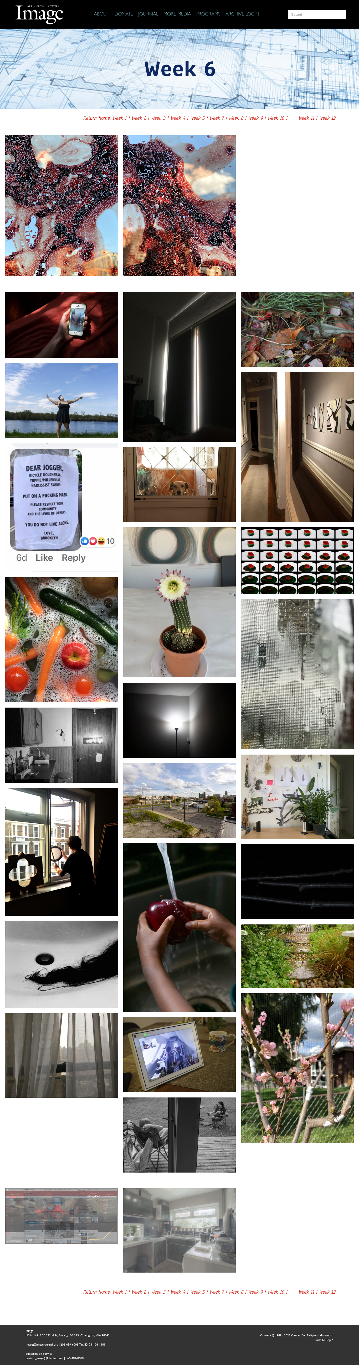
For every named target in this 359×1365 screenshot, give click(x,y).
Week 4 (178, 118)
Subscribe (255, 1344)
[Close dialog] (347, 1279)
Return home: (97, 118)
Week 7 (217, 118)
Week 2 (138, 118)
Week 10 (277, 118)
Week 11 (307, 118)
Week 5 (198, 118)
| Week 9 (254, 118)
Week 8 (237, 118)
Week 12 (326, 118)
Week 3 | (160, 118)
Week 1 (119, 118)
